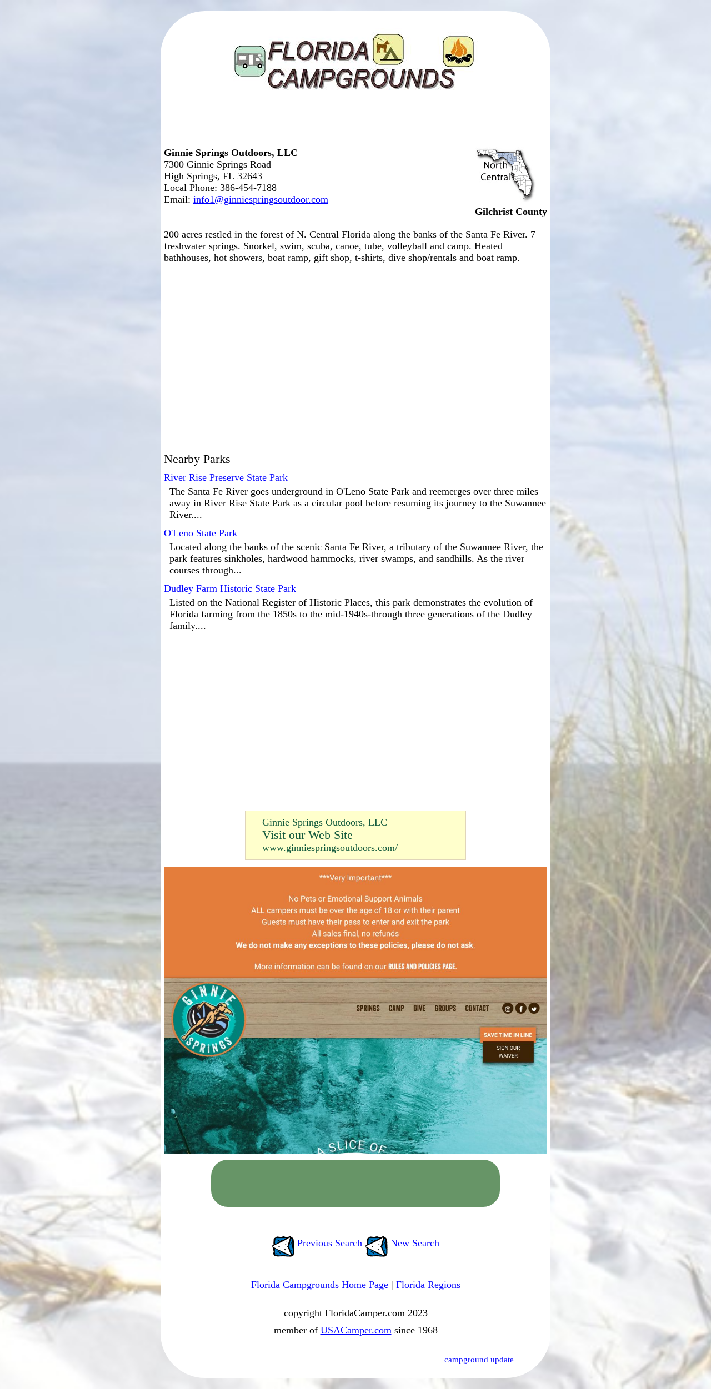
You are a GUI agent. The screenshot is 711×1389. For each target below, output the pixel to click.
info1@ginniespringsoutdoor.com (260, 199)
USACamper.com (356, 1330)
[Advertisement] (353, 125)
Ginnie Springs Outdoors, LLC (324, 822)
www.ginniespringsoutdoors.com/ (330, 847)
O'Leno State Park (200, 533)
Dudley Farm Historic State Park (230, 588)
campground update (479, 1359)
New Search (413, 1243)
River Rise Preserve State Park (226, 477)
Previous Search (328, 1243)
